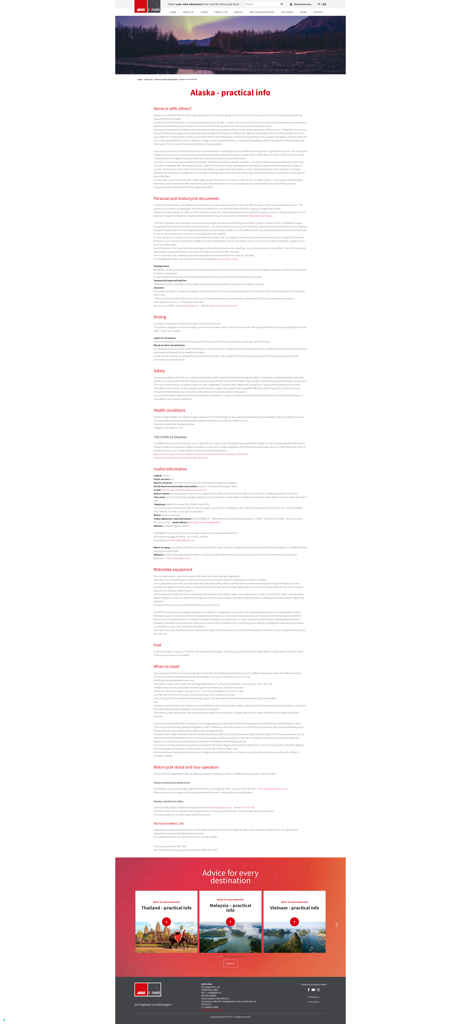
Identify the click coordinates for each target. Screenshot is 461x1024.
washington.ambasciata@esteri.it (204, 522)
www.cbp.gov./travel (227, 258)
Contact (318, 12)
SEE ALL (231, 963)
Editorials (287, 12)
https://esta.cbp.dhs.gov (261, 215)
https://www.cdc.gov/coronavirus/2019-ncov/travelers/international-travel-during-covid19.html (201, 454)
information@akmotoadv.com (272, 788)
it (319, 4)
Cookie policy (313, 997)
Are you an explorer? (262, 12)
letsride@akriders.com (220, 807)
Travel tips (220, 12)
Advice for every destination (166, 79)
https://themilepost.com (178, 558)
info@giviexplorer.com (212, 1009)
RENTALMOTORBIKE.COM (168, 823)
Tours (204, 12)
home (140, 79)
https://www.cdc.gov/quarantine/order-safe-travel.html (181, 457)
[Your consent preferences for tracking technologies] (4, 1020)
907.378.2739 (247, 807)
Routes (238, 12)
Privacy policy (313, 1002)
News (303, 12)
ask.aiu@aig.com (190, 305)
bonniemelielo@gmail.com (181, 540)
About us (188, 12)
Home (173, 12)
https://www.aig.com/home (223, 305)
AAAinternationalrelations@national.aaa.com (184, 489)
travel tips (148, 79)
